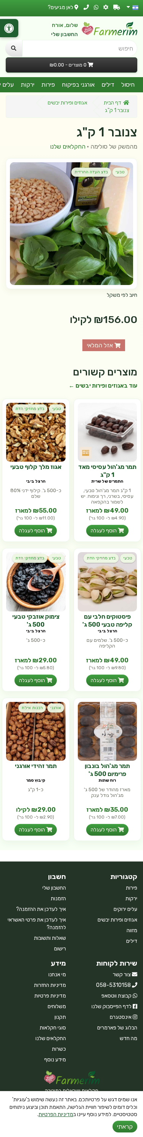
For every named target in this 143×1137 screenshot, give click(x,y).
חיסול (128, 84)
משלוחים (57, 1006)
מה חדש (128, 1038)
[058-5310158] (86, 7)
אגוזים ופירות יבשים (67, 103)
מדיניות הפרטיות (56, 1114)
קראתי (125, 1126)
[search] (13, 48)
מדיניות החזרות (50, 985)
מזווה (132, 930)
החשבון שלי (64, 34)
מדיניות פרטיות (50, 996)
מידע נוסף (55, 1059)
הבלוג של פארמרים (117, 1028)
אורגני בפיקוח (78, 84)
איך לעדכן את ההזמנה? (41, 909)
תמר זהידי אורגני (36, 766)
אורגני (55, 707)
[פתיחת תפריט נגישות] (9, 28)
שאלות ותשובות (50, 938)
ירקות (27, 84)
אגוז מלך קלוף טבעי (35, 466)
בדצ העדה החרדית (91, 171)
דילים (107, 84)
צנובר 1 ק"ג (117, 110)
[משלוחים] (116, 7)
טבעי (120, 171)
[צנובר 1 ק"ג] (71, 223)
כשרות (59, 1049)
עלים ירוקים (125, 909)
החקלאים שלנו (67, 146)
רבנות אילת (32, 707)
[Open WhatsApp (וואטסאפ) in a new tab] (96, 7)
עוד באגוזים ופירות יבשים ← (103, 385)
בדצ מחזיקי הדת (29, 408)
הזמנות (58, 898)
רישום (60, 948)
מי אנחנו (57, 974)
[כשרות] (105, 7)
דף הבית (112, 103)
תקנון (60, 1017)
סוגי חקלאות (53, 1028)
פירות (48, 84)
